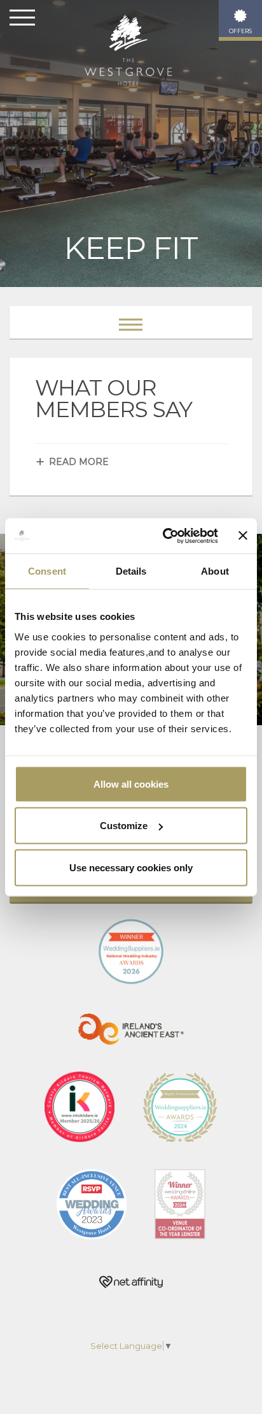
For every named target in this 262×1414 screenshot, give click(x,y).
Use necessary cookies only (131, 867)
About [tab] (215, 571)
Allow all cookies (131, 783)
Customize (124, 825)
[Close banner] (242, 535)
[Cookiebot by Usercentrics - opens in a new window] (165, 535)
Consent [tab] (47, 571)
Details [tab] (131, 571)
